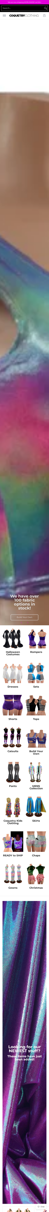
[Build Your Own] (36, 737)
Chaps (36, 855)
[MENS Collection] (36, 772)
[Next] (27, 622)
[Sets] (36, 673)
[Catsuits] (13, 737)
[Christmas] (36, 874)
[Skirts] (36, 807)
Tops (36, 719)
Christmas (36, 887)
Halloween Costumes (13, 653)
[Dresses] (13, 673)
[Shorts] (13, 705)
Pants (13, 786)
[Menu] (4, 15)
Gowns (12, 887)
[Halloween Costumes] (13, 638)
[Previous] (21, 622)
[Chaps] (36, 841)
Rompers (36, 652)
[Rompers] (36, 638)
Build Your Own (24, 617)
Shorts (13, 719)
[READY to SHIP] (13, 841)
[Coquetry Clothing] (24, 15)
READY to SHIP (13, 855)
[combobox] (22, 8)
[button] (44, 15)
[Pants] (13, 772)
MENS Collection (36, 787)
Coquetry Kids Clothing (13, 822)
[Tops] (36, 705)
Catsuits (13, 751)
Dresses (13, 686)
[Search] (46, 8)
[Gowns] (13, 874)
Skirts (36, 820)
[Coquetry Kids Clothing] (13, 807)
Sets (36, 686)
